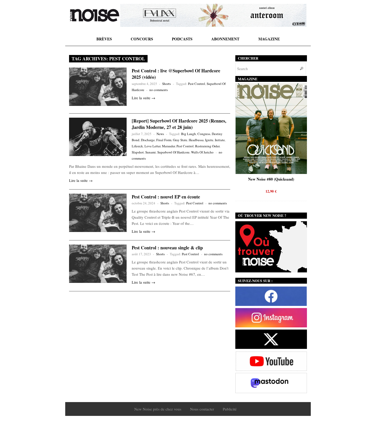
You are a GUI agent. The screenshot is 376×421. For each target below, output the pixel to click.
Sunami (150, 152)
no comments (158, 89)
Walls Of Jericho (202, 152)
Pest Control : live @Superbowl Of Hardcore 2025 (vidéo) (176, 73)
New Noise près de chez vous (157, 409)
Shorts (166, 83)
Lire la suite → (143, 97)
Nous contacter (202, 409)
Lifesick (137, 146)
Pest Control (196, 83)
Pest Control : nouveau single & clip (167, 247)
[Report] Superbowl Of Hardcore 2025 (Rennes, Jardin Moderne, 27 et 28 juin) (179, 123)
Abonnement (225, 39)
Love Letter (152, 146)
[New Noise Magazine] (94, 15)
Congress (203, 133)
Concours (142, 39)
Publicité (230, 409)
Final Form (163, 140)
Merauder (168, 146)
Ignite (209, 140)
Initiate (220, 140)
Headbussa (196, 140)
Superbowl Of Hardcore (173, 152)
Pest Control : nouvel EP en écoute (166, 196)
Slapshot (138, 152)
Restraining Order (207, 146)
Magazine (269, 39)
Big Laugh (188, 133)
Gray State (180, 140)
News (160, 133)
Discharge (148, 140)
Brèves (104, 39)
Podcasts (182, 39)
